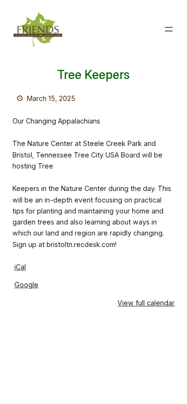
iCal (20, 267)
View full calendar (146, 303)
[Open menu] (169, 29)
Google (26, 285)
